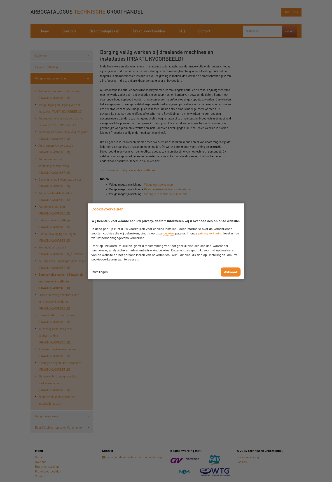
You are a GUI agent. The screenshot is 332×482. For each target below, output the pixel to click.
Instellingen (99, 272)
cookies (169, 233)
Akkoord (230, 272)
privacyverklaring (210, 233)
